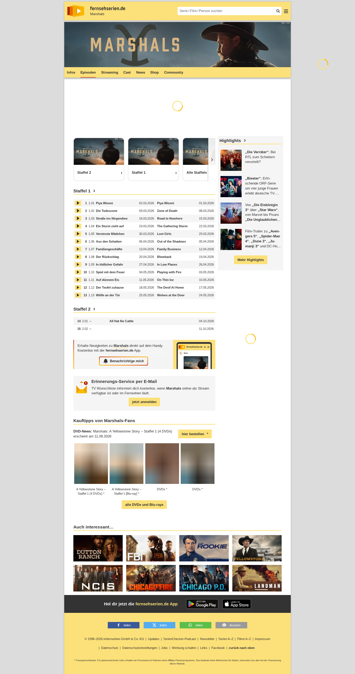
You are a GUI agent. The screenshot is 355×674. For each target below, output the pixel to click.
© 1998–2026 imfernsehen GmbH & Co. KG (114, 639)
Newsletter (207, 639)
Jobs (164, 648)
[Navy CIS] (98, 578)
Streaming (109, 72)
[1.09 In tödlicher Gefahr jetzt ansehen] (78, 264)
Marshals (97, 14)
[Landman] (257, 578)
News (140, 72)
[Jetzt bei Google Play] (202, 604)
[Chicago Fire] (151, 578)
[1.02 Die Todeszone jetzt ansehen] (78, 210)
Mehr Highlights (250, 260)
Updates (153, 639)
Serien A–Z (225, 639)
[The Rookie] (204, 548)
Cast (127, 72)
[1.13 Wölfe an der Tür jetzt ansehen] (78, 295)
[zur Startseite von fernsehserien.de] (75, 11)
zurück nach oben (242, 648)
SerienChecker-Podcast (179, 639)
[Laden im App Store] (236, 604)
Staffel (82, 190)
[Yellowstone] (257, 548)
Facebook (218, 648)
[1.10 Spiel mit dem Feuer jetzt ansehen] (78, 272)
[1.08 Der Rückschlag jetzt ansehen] (78, 256)
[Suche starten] (278, 11)
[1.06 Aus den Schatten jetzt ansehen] (78, 241)
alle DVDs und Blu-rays (144, 505)
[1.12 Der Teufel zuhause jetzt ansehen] (78, 287)
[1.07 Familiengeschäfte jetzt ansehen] (78, 249)
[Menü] (286, 11)
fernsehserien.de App (157, 604)
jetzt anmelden (144, 402)
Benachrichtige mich (127, 361)
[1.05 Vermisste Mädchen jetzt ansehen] (78, 233)
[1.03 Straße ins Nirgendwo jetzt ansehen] (78, 218)
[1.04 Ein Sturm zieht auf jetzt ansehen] (78, 226)
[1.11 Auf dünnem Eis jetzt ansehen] (78, 279)
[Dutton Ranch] (98, 548)
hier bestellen (193, 434)
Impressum (262, 639)
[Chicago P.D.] (204, 578)
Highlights (230, 140)
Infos (71, 72)
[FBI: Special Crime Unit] (151, 548)
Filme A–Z (244, 639)
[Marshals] (194, 354)
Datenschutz (109, 648)
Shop (154, 72)
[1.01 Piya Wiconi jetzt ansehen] (78, 203)
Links (203, 648)
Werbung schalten (184, 648)
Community (173, 72)
